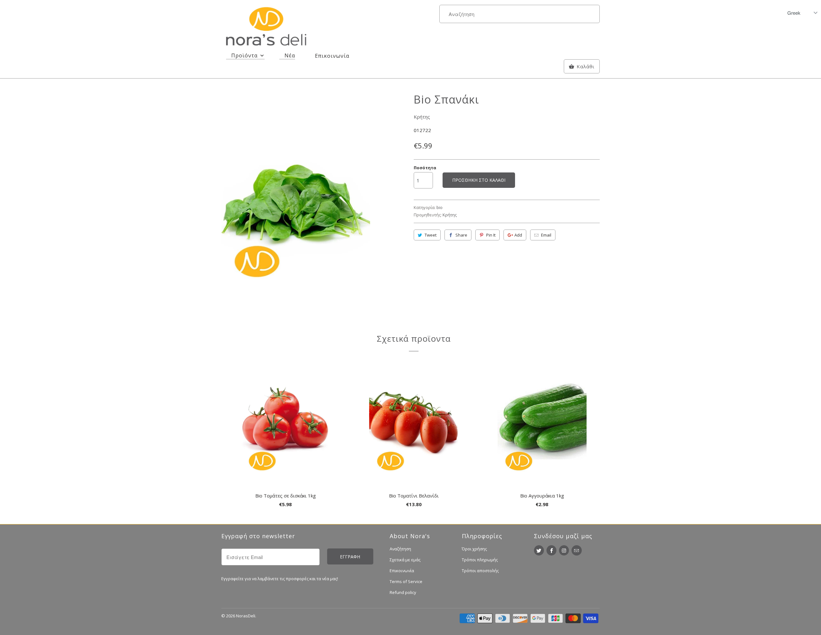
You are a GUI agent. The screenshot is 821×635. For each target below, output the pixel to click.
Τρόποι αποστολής (480, 570)
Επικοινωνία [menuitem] (332, 55)
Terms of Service (406, 581)
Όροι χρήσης (474, 549)
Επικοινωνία (402, 570)
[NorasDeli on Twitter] (539, 550)
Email (546, 235)
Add (518, 235)
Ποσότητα (425, 168)
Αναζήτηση (400, 549)
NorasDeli (245, 616)
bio (439, 207)
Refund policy (403, 592)
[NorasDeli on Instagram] (564, 550)
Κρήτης (422, 116)
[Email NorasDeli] (576, 550)
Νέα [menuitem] (289, 55)
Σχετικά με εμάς (405, 560)
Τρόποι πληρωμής (480, 560)
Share (461, 235)
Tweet (430, 235)
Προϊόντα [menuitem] (244, 55)
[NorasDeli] (266, 27)
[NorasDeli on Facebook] (551, 550)
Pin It (490, 235)
